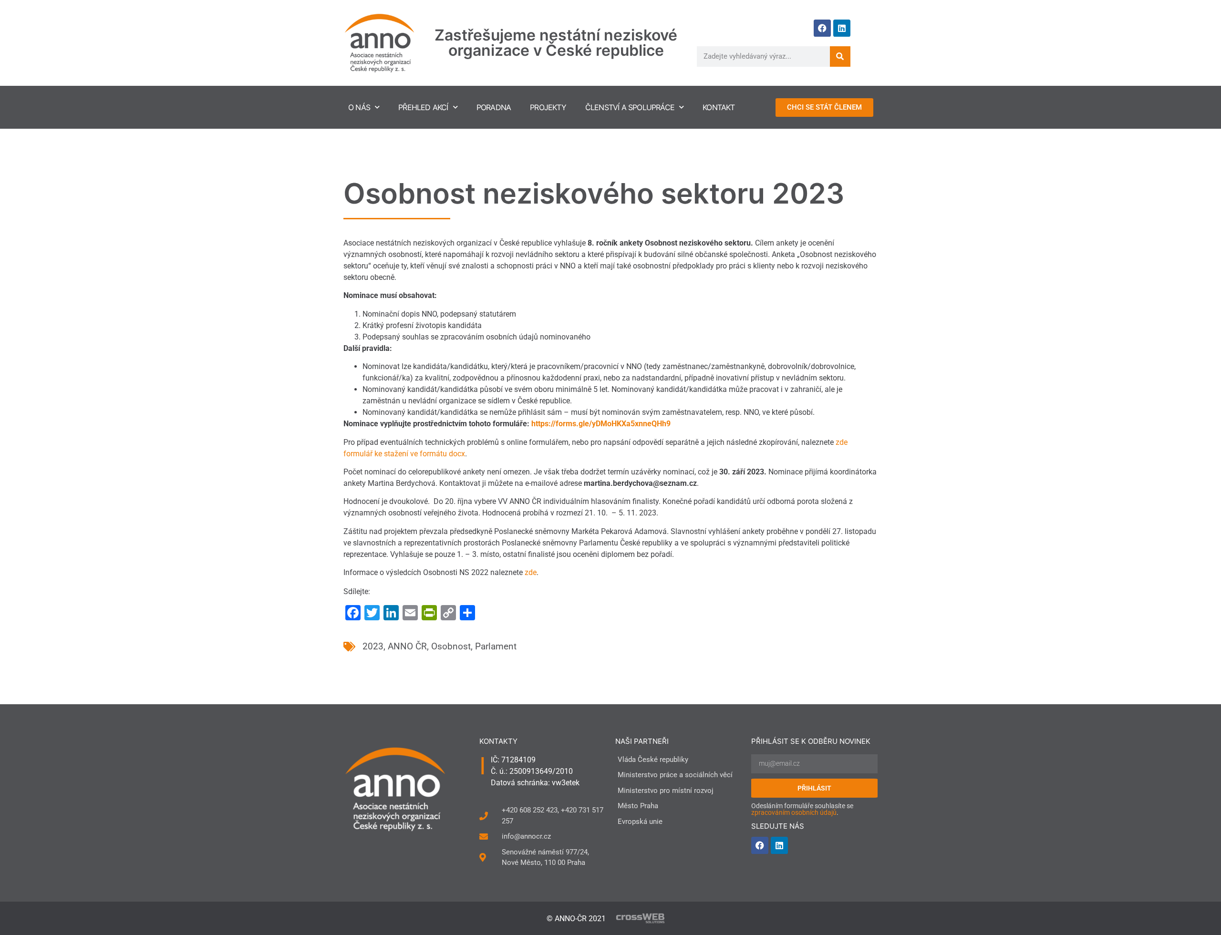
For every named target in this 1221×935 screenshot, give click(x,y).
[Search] (840, 56)
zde (531, 572)
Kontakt (719, 107)
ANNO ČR (407, 646)
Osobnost (451, 646)
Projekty (548, 107)
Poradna (493, 107)
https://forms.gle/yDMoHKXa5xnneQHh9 (601, 423)
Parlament (496, 646)
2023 (372, 646)
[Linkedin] (841, 28)
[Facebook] (822, 28)
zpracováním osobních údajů (794, 812)
